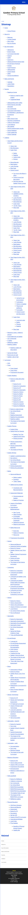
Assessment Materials (16, 493)
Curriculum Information (14, 110)
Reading (15, 155)
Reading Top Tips (18, 434)
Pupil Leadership (12, 132)
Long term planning (16, 710)
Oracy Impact (14, 368)
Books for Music (18, 396)
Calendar (9, 82)
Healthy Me (16, 830)
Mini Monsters (14, 148)
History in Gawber (21, 304)
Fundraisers (19, 302)
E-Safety (9, 340)
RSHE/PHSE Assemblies (16, 787)
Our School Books (15, 411)
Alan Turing (16, 512)
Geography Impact (15, 625)
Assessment (13, 809)
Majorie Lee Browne (19, 524)
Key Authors (13, 458)
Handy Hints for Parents (17, 431)
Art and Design (11, 638)
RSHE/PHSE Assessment (17, 789)
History (9, 597)
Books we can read (12, 355)
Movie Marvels (14, 162)
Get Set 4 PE (13, 815)
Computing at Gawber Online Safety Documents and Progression (17, 582)
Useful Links (16, 157)
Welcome (9, 37)
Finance (9, 56)
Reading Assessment (16, 415)
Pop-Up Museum (15, 613)
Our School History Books (17, 611)
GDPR (9, 58)
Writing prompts (18, 438)
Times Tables (17, 481)
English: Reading (12, 375)
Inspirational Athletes (16, 819)
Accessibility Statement (14, 878)
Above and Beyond (15, 474)
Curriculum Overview (13, 54)
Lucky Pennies (14, 166)
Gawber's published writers (18, 456)
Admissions (10, 50)
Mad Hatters (13, 164)
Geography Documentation (18, 623)
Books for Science (18, 402)
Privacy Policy (14, 880)
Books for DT (17, 388)
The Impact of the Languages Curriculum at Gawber (17, 738)
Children (6, 138)
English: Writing (11, 453)
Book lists (16, 531)
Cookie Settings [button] (14, 881)
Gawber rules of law (13, 357)
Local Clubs (13, 821)
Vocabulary (13, 716)
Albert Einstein (17, 514)
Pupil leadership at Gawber (14, 336)
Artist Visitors (14, 649)
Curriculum (7, 360)
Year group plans (15, 718)
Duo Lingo (13, 726)
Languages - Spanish (13, 721)
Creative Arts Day (15, 653)
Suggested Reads (15, 99)
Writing (15, 159)
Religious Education (12, 757)
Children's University (16, 781)
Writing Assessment (16, 466)
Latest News (10, 84)
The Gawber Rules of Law (17, 793)
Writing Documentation (17, 468)
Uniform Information (13, 122)
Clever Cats (13, 146)
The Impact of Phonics (16, 449)
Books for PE (17, 398)
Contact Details (11, 39)
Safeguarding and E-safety (14, 103)
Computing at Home (16, 590)
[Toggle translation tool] (6, 2)
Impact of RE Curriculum (17, 764)
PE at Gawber (14, 823)
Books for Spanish (18, 404)
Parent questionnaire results (15, 128)
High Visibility (14, 875)
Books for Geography (19, 390)
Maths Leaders (17, 477)
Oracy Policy (13, 370)
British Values (11, 52)
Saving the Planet (12, 353)
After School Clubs (12, 118)
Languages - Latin (12, 743)
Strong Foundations (13, 75)
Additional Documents (16, 484)
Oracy (9, 365)
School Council (14, 170)
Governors (10, 60)
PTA (8, 116)
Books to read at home (16, 409)
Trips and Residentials (16, 635)
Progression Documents (17, 538)
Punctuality (19, 310)
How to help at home (16, 763)
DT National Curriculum (17, 704)
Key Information (9, 46)
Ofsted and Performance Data (15, 62)
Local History (14, 609)
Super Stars (13, 150)
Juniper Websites (18, 873)
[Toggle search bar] (3, 2)
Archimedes (16, 516)
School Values (11, 71)
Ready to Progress (18, 500)
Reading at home (12, 92)
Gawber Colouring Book (17, 655)
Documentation (14, 746)
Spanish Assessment (16, 732)
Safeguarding (11, 69)
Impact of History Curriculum (18, 607)
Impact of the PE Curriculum (18, 817)
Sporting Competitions (13, 120)
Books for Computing (19, 386)
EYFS (8, 363)
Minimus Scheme (15, 750)
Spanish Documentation (17, 734)
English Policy (14, 429)
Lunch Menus (11, 124)
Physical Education (12, 802)
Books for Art (17, 384)
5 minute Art (13, 641)
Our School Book (15, 785)
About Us (7, 34)
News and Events (9, 79)
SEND (9, 73)
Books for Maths (18, 394)
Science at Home (15, 558)
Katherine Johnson (18, 522)
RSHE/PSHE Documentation (18, 791)
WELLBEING (10, 126)
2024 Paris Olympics (16, 805)
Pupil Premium (11, 67)
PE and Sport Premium (13, 63)
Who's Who (10, 41)
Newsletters (10, 86)
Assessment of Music (16, 669)
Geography (10, 616)
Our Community (11, 108)
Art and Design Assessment (18, 643)
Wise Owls (13, 168)
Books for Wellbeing (19, 406)
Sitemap (14, 877)
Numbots (16, 479)
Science (9, 541)
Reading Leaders (12, 344)
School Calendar (11, 134)
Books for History (18, 392)
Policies (9, 65)
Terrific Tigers (17, 206)
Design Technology (12, 694)
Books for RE (17, 400)
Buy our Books (11, 43)
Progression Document (16, 372)
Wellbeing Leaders (12, 342)
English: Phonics (11, 426)
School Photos (11, 31)
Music (9, 666)
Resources (16, 535)
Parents (6, 89)
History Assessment (16, 603)
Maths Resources (15, 527)
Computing (10, 567)
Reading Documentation (17, 417)
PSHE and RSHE (11, 776)
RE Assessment (14, 768)
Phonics (18, 324)
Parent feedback (12, 130)
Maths (15, 153)
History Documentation (17, 605)
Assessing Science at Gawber (18, 546)
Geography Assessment (17, 621)
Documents (13, 813)
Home (2, 21)
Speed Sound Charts (19, 436)
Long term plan (20, 320)
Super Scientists (14, 560)
